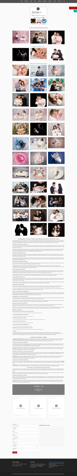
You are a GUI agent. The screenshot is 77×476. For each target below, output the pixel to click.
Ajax (49, 463)
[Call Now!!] (75, 11)
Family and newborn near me (38, 46)
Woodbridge (55, 466)
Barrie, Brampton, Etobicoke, (54, 463)
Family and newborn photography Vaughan (38, 63)
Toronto (63, 465)
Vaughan (50, 466)
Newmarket (54, 464)
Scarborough (59, 465)
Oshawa (56, 465)
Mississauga (51, 464)
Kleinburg (60, 463)
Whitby (53, 466)
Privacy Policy (51, 467)
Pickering (53, 465)
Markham (62, 463)
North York (50, 465)
